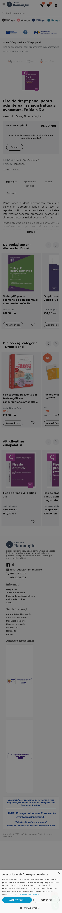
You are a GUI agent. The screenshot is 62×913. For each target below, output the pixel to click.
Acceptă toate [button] (17, 900)
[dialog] (31, 891)
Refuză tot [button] (46, 900)
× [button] (58, 873)
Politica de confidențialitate (27, 894)
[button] (31, 908)
